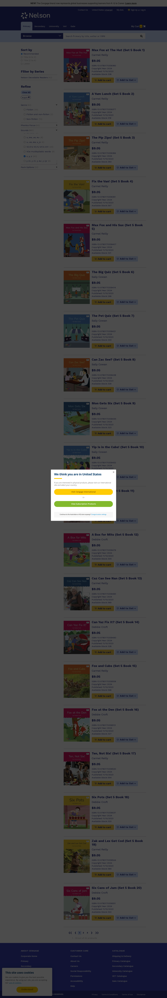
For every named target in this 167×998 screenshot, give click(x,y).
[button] (113, 472)
